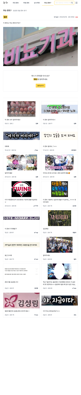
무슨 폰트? (47, 3)
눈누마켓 (37, 3)
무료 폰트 (26, 3)
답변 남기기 (40, 85)
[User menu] (76, 2)
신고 (76, 17)
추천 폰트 (16, 3)
